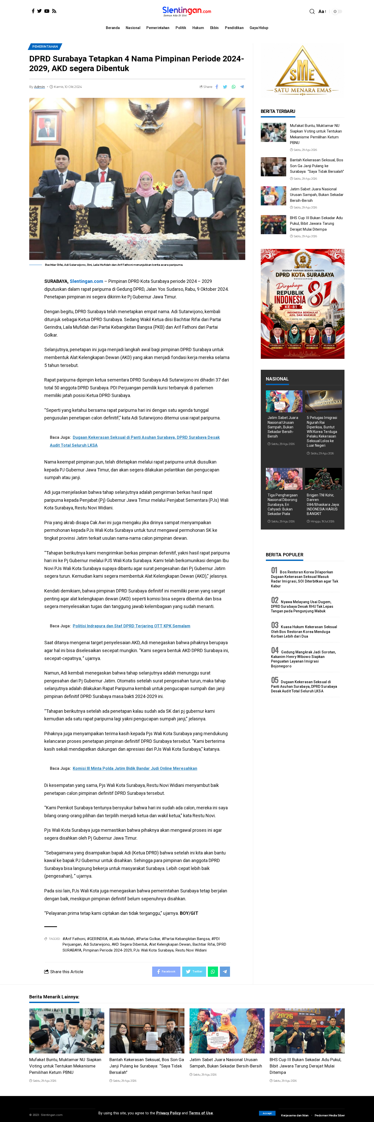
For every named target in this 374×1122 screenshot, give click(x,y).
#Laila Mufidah (121, 938)
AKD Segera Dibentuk (129, 944)
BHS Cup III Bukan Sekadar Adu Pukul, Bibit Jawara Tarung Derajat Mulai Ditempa (316, 224)
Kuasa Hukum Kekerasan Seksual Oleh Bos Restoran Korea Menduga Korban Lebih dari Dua (304, 631)
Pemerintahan (45, 46)
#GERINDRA (97, 938)
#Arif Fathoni (74, 938)
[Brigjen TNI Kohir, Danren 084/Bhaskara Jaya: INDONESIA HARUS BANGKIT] (323, 479)
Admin (39, 87)
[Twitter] (39, 11)
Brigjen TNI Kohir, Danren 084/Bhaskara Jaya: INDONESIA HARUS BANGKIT (323, 504)
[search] (312, 11)
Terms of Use (201, 1113)
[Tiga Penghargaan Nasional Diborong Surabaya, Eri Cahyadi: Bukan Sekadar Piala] (284, 479)
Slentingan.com (86, 281)
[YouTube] (47, 11)
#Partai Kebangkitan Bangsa (186, 938)
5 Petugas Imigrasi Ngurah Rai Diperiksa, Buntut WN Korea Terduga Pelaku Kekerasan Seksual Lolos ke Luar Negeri (322, 431)
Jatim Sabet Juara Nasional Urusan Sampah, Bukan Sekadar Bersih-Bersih (317, 195)
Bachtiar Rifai (204, 944)
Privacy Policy (168, 1113)
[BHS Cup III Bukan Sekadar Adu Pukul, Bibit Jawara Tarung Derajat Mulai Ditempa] (273, 224)
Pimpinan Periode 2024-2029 (107, 950)
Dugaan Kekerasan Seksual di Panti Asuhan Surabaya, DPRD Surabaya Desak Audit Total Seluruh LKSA (304, 686)
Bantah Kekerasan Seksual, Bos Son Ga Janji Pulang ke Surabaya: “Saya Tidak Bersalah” (317, 166)
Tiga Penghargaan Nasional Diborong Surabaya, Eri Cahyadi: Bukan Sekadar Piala (283, 504)
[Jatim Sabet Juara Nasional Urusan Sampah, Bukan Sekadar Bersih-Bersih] (273, 195)
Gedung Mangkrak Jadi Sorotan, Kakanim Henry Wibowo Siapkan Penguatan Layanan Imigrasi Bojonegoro (303, 659)
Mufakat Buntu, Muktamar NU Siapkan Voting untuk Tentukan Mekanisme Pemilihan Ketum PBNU (65, 1066)
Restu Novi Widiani (191, 950)
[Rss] (54, 11)
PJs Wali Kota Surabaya (154, 950)
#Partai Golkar (148, 938)
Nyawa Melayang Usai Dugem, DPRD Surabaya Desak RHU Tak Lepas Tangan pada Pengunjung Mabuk (302, 606)
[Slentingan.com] (186, 11)
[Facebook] (33, 11)
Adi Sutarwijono (96, 944)
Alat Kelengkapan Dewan (170, 944)
